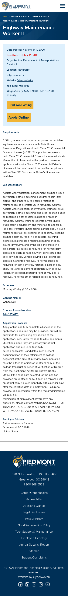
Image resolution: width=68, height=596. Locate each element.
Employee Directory (34, 538)
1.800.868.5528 (34, 484)
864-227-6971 (11, 314)
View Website (25, 80)
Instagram (41, 584)
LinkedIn (34, 584)
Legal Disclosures (34, 512)
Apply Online (18, 117)
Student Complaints (34, 557)
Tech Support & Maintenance (34, 531)
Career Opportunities (34, 493)
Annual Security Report (34, 544)
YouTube (48, 584)
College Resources (20, 16)
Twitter (27, 584)
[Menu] (62, 5)
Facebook (20, 584)
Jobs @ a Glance (10, 21)
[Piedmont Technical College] (34, 461)
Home (5, 16)
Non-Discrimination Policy (34, 525)
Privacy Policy (34, 518)
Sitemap (34, 551)
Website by (34, 577)
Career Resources (40, 16)
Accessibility (34, 499)
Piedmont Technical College (18, 5)
